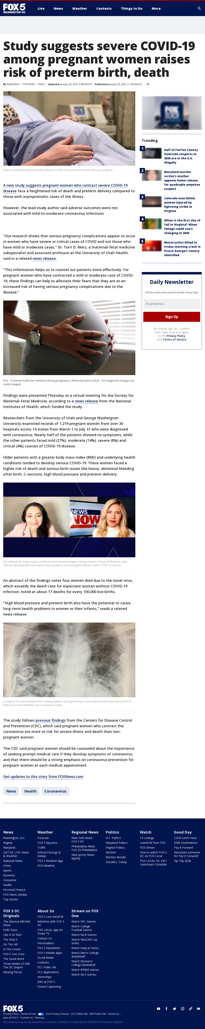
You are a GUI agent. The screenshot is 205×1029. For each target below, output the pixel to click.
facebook (166, 1008)
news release (86, 401)
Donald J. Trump (116, 862)
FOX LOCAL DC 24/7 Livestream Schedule (153, 862)
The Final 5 (10, 939)
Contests (43, 962)
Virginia (7, 843)
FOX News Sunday (15, 894)
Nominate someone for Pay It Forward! (187, 854)
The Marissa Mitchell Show (16, 923)
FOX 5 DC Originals (11, 913)
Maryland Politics (117, 843)
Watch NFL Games (83, 921)
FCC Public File (46, 967)
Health (30, 791)
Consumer (10, 880)
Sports (7, 870)
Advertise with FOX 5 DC (50, 923)
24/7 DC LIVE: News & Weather (16, 854)
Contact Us (44, 938)
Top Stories (10, 899)
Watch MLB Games (84, 935)
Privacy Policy (176, 336)
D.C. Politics (113, 838)
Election (111, 852)
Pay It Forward (183, 847)
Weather (45, 832)
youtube (158, 1008)
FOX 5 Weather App (50, 861)
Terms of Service (174, 339)
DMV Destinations (186, 843)
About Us (45, 910)
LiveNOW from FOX (153, 843)
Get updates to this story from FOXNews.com (43, 776)
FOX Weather (46, 865)
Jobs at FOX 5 (46, 982)
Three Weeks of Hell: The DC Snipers (16, 965)
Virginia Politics (115, 847)
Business (9, 875)
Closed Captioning (49, 986)
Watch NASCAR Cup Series (84, 941)
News (41, 84)
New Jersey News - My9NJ (83, 856)
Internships (44, 977)
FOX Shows (147, 847)
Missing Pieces (12, 972)
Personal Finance (14, 890)
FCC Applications (48, 972)
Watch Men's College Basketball (85, 954)
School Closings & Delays (49, 854)
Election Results (116, 857)
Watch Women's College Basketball (83, 963)
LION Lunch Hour (185, 838)
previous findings (51, 720)
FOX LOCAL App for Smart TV (50, 931)
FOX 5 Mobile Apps (49, 953)
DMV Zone (10, 930)
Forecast (43, 838)
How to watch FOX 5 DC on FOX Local (153, 854)
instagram (182, 1008)
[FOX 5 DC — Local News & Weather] (16, 8)
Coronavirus (55, 791)
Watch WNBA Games (85, 970)
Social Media (45, 957)
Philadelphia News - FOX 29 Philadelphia (84, 848)
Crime (7, 865)
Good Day (183, 832)
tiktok (190, 1008)
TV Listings (147, 838)
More (156, 8)
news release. (45, 258)
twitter (174, 1008)
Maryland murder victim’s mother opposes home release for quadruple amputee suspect (182, 180)
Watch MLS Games (83, 974)
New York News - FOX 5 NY (82, 839)
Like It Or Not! (12, 935)
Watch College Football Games (81, 928)
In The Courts (12, 949)
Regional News (84, 832)
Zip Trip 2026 (182, 861)
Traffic (41, 847)
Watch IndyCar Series (85, 948)
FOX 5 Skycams (47, 843)
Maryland (9, 847)
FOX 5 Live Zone (14, 954)
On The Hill (10, 944)
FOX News (29, 84)
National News (12, 861)
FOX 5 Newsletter (48, 948)
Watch (145, 832)
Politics (112, 832)
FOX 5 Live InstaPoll (50, 917)
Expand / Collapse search (199, 8)
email (198, 1008)
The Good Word (13, 959)
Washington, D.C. (14, 838)
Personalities (45, 943)
